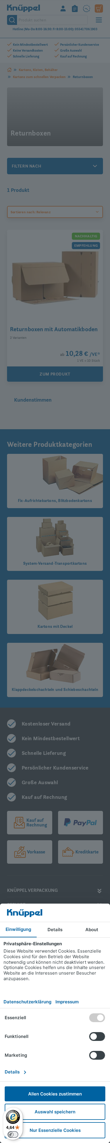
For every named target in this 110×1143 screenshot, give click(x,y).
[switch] (13, 1134)
